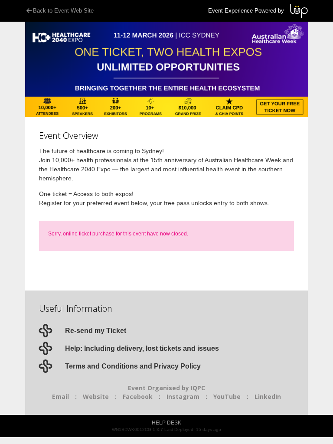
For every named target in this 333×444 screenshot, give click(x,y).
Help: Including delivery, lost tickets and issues (142, 348)
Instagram (182, 396)
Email (60, 396)
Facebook (138, 396)
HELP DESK (166, 423)
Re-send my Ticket (95, 330)
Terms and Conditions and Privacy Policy (133, 366)
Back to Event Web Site (63, 10)
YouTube (227, 396)
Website (96, 396)
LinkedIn (268, 396)
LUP (299, 11)
